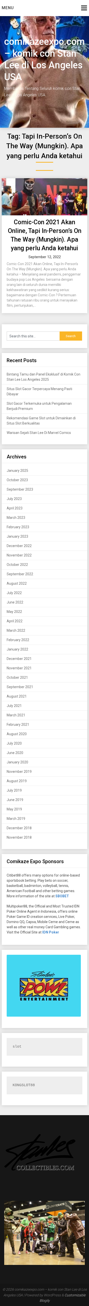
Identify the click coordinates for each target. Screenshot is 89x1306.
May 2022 (14, 612)
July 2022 (14, 593)
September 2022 (20, 574)
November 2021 (19, 668)
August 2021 (17, 696)
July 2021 (14, 706)
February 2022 (18, 640)
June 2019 (15, 800)
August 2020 (17, 734)
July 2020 (14, 743)
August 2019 (17, 781)
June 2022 (15, 602)
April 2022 (14, 621)
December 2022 (19, 546)
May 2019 (14, 809)
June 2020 (15, 753)
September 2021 (20, 687)
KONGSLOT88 (24, 1085)
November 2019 (19, 772)
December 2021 (19, 659)
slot (17, 1047)
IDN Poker (50, 932)
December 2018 (19, 828)
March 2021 (16, 715)
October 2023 (17, 480)
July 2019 (14, 790)
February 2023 (18, 527)
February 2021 (18, 725)
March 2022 (16, 630)
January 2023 (17, 536)
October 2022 (17, 565)
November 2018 (19, 837)
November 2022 (19, 555)
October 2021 (17, 677)
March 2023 (16, 518)
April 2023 (14, 508)
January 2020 (17, 762)
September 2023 (20, 489)
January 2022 (17, 649)
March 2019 (16, 819)
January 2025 (17, 471)
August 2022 (17, 583)
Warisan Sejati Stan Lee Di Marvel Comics (39, 433)
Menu (8, 7)
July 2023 (14, 499)
